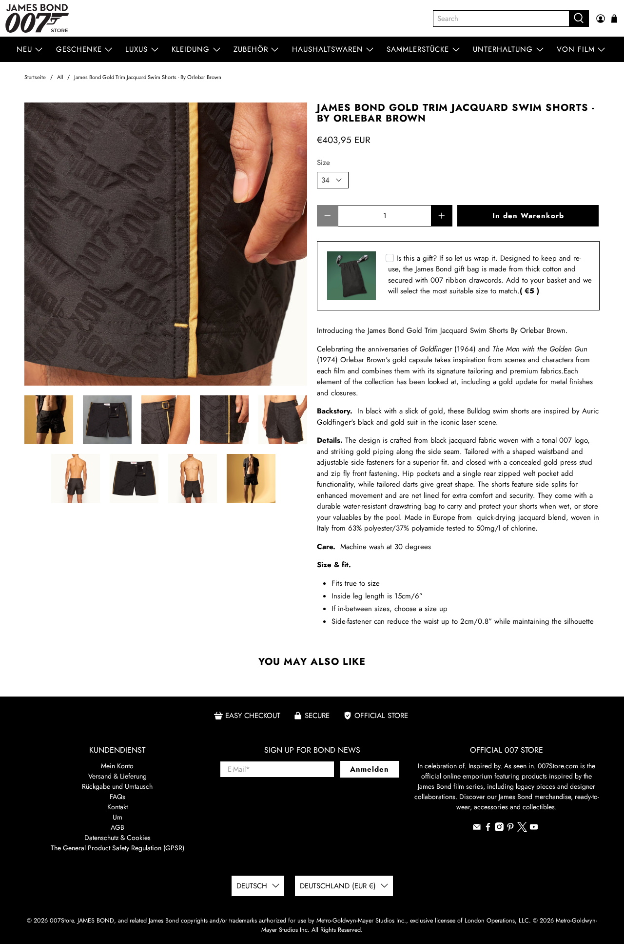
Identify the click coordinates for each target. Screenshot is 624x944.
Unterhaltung (503, 49)
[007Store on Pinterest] (510, 829)
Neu (24, 49)
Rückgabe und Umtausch (117, 786)
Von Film (576, 49)
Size (323, 162)
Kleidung (191, 49)
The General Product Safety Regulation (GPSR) (117, 848)
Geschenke (79, 49)
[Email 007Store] (476, 829)
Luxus (136, 49)
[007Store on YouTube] (533, 829)
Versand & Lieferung (117, 776)
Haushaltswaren (327, 49)
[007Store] (37, 18)
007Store (62, 920)
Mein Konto (117, 766)
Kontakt (117, 807)
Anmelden (369, 769)
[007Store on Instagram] (499, 829)
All (60, 77)
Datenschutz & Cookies (117, 837)
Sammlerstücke (418, 49)
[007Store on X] (522, 829)
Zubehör (251, 49)
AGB (117, 827)
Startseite (35, 77)
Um (117, 817)
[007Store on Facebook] (488, 829)
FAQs (117, 796)
